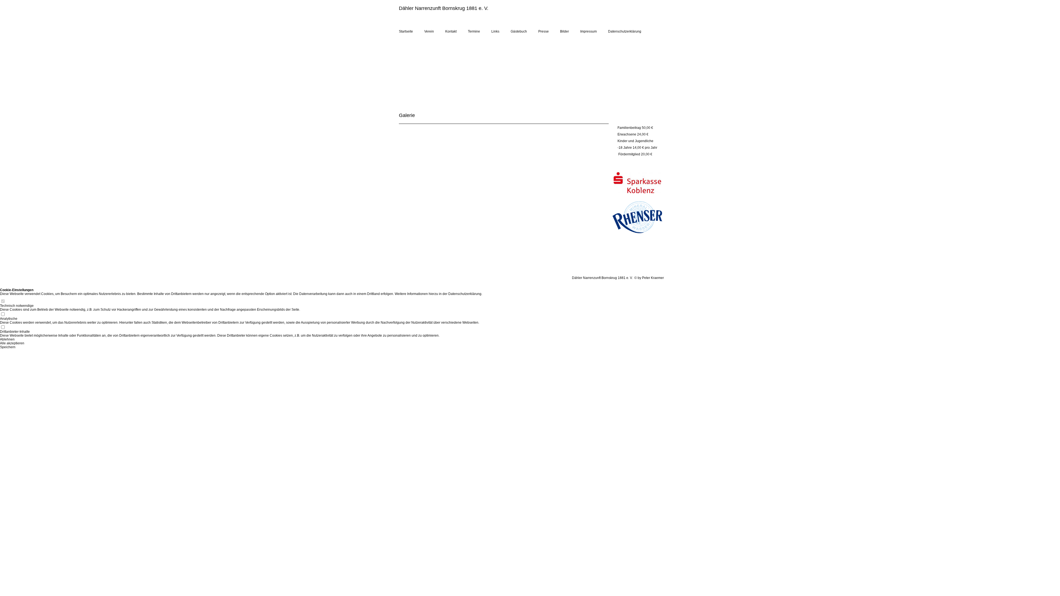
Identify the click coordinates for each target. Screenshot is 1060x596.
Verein (429, 31)
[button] (241, 339)
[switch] (3, 302)
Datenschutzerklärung (624, 31)
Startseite (406, 31)
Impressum (588, 31)
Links (495, 31)
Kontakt (451, 31)
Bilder (564, 31)
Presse (543, 31)
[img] (599, 16)
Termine (474, 31)
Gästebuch (519, 31)
